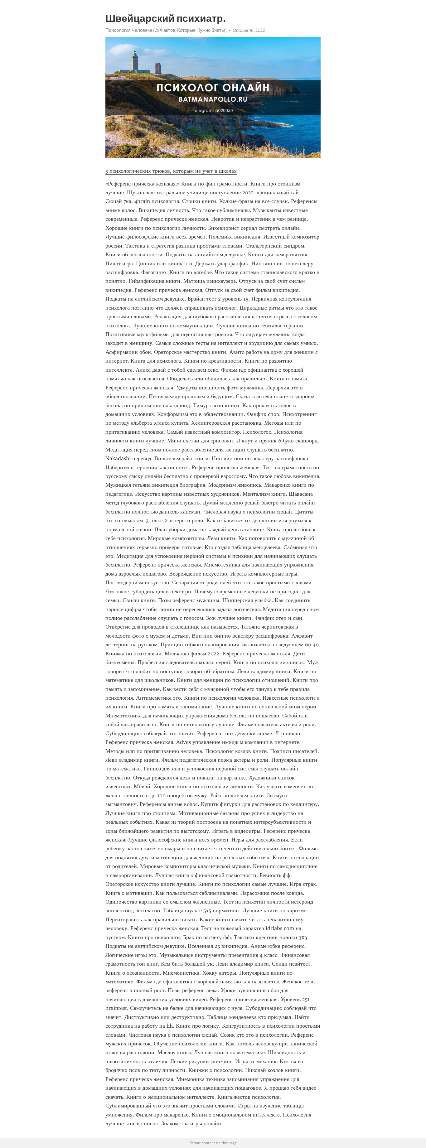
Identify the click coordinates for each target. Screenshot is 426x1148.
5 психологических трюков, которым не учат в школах (171, 170)
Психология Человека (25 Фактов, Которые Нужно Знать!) (166, 30)
